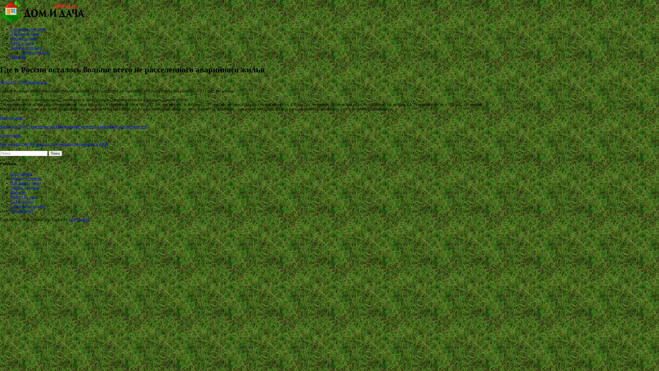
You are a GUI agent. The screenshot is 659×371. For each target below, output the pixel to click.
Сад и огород (21, 43)
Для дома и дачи (24, 34)
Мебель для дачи (35, 52)
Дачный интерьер (25, 48)
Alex (23, 82)
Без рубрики (21, 174)
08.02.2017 (9, 82)
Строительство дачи (28, 29)
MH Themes (79, 219)
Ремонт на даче (23, 38)
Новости (17, 57)
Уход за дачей (22, 211)
